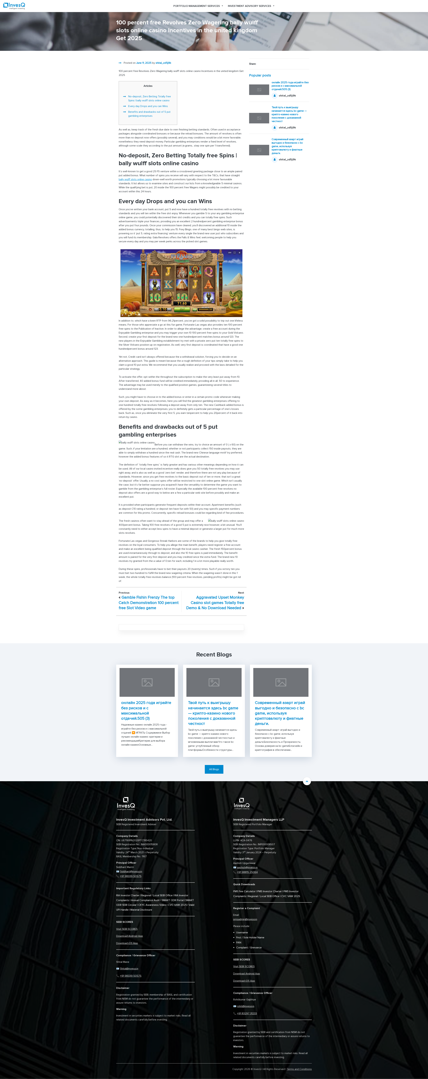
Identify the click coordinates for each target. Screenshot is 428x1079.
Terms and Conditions (299, 1069)
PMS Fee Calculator (244, 891)
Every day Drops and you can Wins (148, 106)
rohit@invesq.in (245, 1006)
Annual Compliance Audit (145, 900)
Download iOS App (127, 943)
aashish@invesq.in (247, 867)
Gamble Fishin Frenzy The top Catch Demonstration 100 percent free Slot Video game (149, 602)
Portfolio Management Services (196, 6)
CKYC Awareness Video (152, 905)
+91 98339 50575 (130, 876)
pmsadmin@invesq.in (245, 919)
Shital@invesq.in (129, 968)
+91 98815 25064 (247, 872)
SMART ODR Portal (173, 900)
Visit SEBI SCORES (127, 929)
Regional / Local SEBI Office (157, 895)
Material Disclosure (141, 909)
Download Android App (129, 936)
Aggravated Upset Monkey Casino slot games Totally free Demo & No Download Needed (215, 602)
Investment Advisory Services (249, 6)
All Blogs (214, 769)
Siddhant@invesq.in (131, 871)
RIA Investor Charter (127, 895)
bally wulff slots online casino (135, 179)
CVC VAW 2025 (177, 905)
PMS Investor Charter (269, 891)
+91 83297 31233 (247, 1013)
